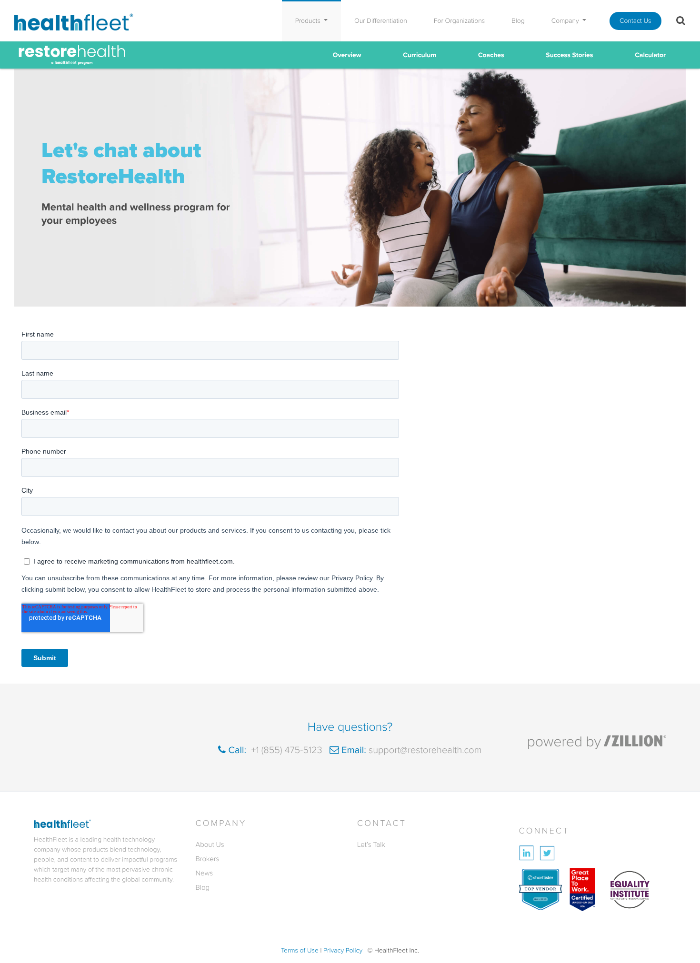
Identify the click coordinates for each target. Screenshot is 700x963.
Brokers (208, 859)
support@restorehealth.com (424, 750)
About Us (210, 844)
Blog (518, 21)
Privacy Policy (342, 950)
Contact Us (635, 21)
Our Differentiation (380, 21)
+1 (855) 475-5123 (285, 750)
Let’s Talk (371, 844)
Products (308, 21)
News (204, 873)
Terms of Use (300, 950)
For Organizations (459, 21)
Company (566, 21)
